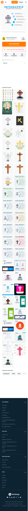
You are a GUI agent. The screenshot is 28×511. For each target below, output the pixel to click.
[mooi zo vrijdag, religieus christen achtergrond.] (8, 109)
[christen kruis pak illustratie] (8, 97)
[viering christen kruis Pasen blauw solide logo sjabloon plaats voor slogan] (8, 474)
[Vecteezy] (2, 2)
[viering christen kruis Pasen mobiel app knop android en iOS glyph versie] (8, 486)
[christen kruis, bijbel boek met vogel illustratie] (8, 173)
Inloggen (21, 2)
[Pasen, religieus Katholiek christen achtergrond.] (19, 110)
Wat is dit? (12, 59)
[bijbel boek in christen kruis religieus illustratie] (8, 221)
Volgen (23, 39)
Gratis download (14, 44)
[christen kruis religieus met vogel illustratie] (8, 161)
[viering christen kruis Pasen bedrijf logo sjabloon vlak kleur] (8, 462)
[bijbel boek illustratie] (8, 149)
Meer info (5, 65)
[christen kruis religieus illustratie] (8, 136)
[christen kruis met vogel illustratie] (8, 123)
